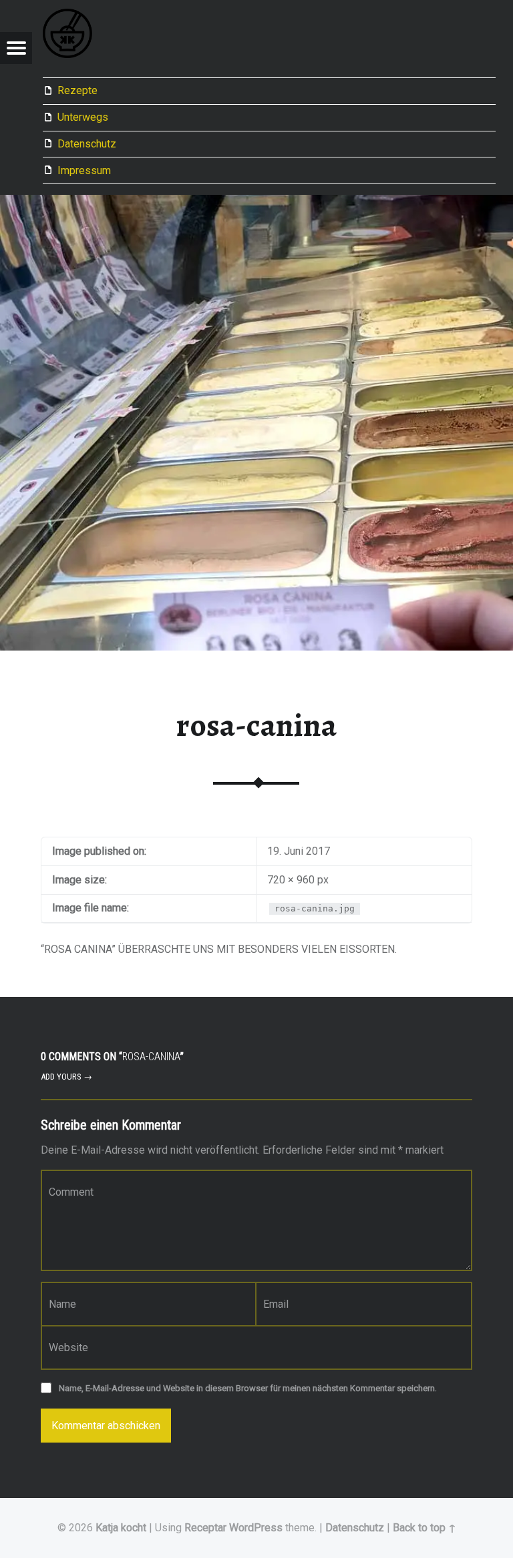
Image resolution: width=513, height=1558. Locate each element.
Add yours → (66, 1077)
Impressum (84, 170)
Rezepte (77, 90)
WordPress (256, 1527)
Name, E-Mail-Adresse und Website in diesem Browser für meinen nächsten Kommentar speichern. (248, 1388)
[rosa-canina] (256, 203)
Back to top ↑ (424, 1527)
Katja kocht (121, 1527)
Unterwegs (82, 117)
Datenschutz (86, 143)
